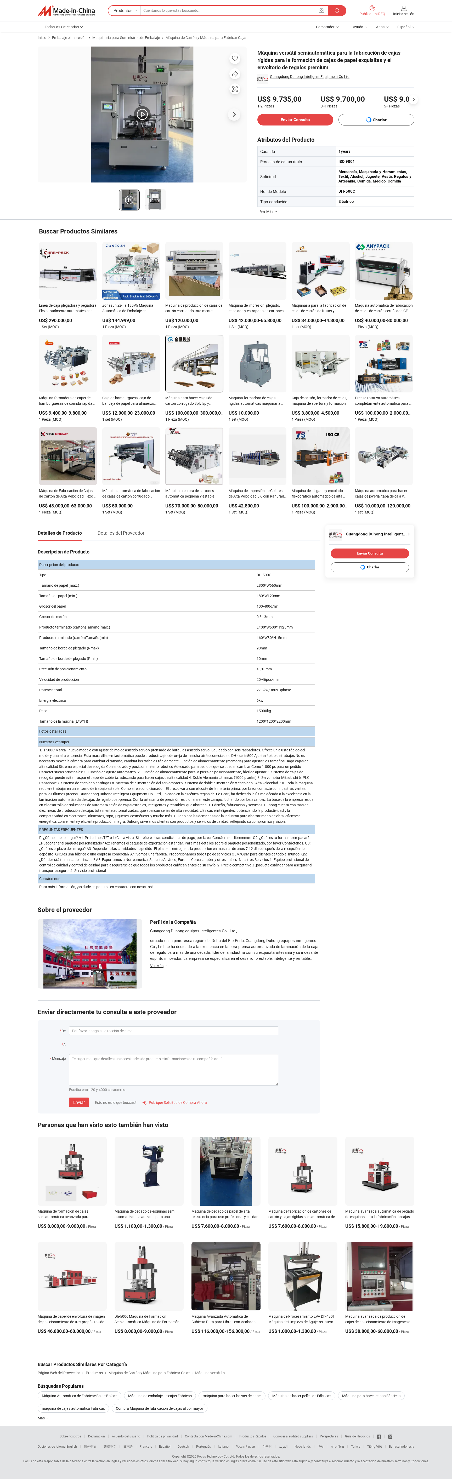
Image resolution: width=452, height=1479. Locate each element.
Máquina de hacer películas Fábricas (301, 1395)
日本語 (128, 1446)
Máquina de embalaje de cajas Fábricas (160, 1395)
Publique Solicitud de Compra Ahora (175, 1102)
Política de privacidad (162, 1436)
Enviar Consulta (295, 119)
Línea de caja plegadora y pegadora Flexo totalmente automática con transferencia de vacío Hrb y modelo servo (68, 308)
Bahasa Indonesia (401, 1446)
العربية (283, 1446)
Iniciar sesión (403, 13)
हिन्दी (321, 1446)
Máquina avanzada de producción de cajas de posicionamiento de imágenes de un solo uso (378, 1322)
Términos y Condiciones (411, 1461)
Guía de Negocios (357, 1436)
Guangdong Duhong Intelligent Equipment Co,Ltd (309, 76)
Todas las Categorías (62, 26)
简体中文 (90, 1446)
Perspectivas (329, 1436)
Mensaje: (59, 1058)
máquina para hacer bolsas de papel (232, 1395)
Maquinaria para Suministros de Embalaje (126, 37)
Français (146, 1446)
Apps (380, 26)
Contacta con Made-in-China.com (208, 1436)
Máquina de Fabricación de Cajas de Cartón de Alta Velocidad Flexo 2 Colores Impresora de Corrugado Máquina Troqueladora (67, 494)
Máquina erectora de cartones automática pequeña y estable (189, 493)
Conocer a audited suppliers (293, 1436)
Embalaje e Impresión (69, 37)
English (71, 1446)
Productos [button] (123, 10)
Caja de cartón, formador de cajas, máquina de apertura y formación (319, 400)
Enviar (79, 1102)
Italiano (223, 1446)
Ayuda (358, 26)
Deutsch (183, 1446)
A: (64, 1044)
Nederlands (303, 1446)
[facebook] (379, 1436)
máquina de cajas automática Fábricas (73, 1408)
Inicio (42, 37)
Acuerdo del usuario (126, 1436)
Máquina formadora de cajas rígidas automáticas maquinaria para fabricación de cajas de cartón (257, 401)
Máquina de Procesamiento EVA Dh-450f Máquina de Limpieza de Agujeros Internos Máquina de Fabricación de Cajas (302, 1322)
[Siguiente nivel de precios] (413, 99)
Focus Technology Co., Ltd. (216, 1456)
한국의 (267, 1446)
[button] (321, 10)
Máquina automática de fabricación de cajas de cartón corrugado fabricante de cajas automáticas (131, 494)
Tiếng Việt (374, 1446)
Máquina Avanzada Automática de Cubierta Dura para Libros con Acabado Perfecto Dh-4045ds (223, 1322)
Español (165, 1446)
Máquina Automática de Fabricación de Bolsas (79, 1395)
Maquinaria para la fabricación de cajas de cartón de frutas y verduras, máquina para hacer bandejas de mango (319, 308)
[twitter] (390, 1436)
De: (63, 1030)
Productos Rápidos (252, 1436)
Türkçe (355, 1446)
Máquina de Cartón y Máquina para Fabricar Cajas (206, 37)
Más (42, 1417)
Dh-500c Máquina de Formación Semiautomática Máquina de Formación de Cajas (147, 1322)
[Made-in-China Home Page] (66, 10)
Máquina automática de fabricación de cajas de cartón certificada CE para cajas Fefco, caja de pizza (384, 308)
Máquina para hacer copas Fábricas (371, 1395)
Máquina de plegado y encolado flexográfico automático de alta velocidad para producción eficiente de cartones (320, 494)
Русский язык (245, 1446)
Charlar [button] (380, 119)
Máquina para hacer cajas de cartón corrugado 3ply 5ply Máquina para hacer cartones (189, 401)
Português (203, 1446)
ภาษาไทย (337, 1446)
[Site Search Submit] (337, 10)
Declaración (96, 1436)
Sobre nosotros (70, 1436)
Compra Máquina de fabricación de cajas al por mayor (159, 1408)
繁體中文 (110, 1446)
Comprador (325, 26)
